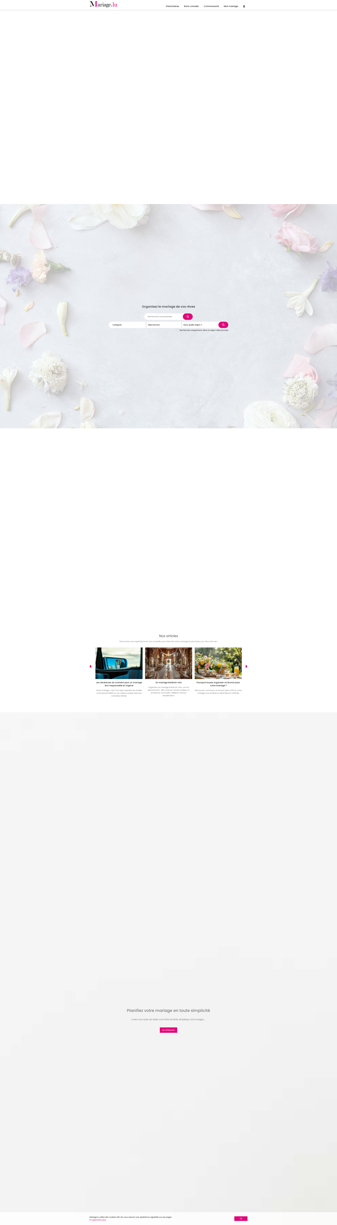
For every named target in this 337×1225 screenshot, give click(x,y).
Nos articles (168, 636)
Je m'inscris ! (168, 1030)
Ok (241, 1218)
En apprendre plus (98, 1220)
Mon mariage (231, 6)
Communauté (211, 6)
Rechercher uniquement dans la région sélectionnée (204, 330)
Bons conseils (191, 6)
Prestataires (172, 6)
